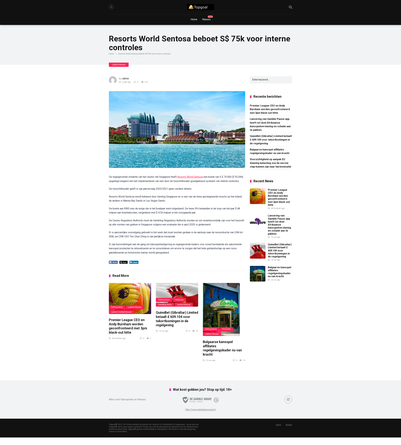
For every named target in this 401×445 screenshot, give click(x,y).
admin (125, 78)
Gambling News (165, 305)
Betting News (117, 307)
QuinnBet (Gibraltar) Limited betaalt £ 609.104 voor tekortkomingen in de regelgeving (177, 319)
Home (194, 19)
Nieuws (206, 19)
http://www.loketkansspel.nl (200, 409)
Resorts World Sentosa (190, 176)
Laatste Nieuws (118, 65)
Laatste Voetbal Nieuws (121, 312)
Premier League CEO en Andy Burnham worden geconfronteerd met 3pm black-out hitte (128, 326)
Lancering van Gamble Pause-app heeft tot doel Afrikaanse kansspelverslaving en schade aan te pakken (270, 124)
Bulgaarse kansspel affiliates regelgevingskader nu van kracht (222, 348)
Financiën (179, 300)
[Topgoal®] (200, 7)
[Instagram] (111, 7)
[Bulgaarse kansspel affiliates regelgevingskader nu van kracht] (224, 309)
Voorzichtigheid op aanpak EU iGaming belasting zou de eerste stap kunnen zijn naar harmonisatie (270, 163)
